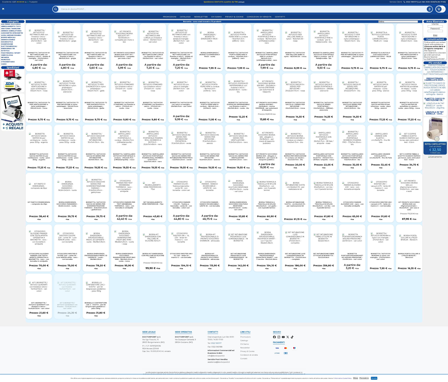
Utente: (435, 24)
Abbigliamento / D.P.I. (11, 26)
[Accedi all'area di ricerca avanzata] (429, 9)
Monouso (5, 59)
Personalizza (364, 378)
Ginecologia (7, 55)
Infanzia (5, 57)
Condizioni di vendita (259, 17)
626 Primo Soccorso (11, 24)
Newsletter (201, 17)
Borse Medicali (8, 37)
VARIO (4, 64)
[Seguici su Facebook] (274, 337)
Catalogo (185, 17)
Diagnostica (7, 42)
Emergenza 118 (8, 48)
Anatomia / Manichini (10, 28)
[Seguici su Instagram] (278, 337)
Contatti (280, 17)
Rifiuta (355, 378)
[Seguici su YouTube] (283, 337)
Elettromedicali (9, 46)
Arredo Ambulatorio (11, 31)
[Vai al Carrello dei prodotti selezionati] (444, 9)
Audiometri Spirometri (12, 33)
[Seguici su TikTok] (292, 337)
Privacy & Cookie (234, 17)
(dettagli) (241, 2)
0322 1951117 (216, 343)
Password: (435, 28)
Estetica (5, 51)
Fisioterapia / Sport (10, 53)
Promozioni (169, 17)
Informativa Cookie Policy (343, 378)
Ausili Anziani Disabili (11, 35)
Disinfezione (7, 44)
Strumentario (8, 62)
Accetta (374, 378)
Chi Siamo (216, 17)
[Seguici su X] (287, 337)
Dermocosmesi (8, 40)
